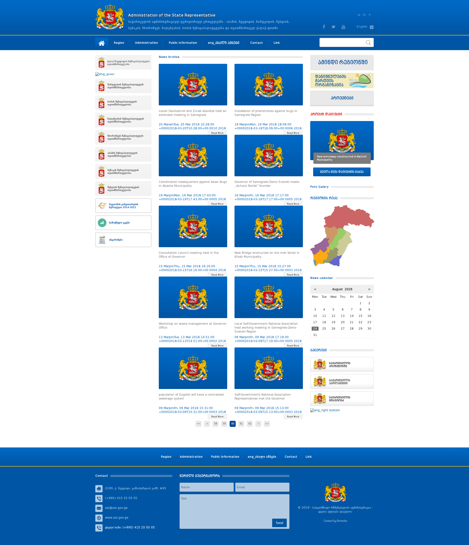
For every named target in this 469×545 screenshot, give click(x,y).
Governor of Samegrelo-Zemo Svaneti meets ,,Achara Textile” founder (266, 184)
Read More (217, 133)
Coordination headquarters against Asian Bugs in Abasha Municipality (193, 184)
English (362, 26)
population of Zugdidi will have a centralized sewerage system (191, 396)
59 (224, 423)
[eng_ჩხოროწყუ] (123, 137)
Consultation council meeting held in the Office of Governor (189, 254)
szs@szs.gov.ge (116, 508)
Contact (256, 42)
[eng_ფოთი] (123, 74)
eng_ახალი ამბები (223, 42)
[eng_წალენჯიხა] (123, 120)
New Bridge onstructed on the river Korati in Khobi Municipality (266, 254)
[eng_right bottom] (342, 410)
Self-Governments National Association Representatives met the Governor (262, 396)
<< (199, 423)
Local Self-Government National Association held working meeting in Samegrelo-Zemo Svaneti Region (266, 327)
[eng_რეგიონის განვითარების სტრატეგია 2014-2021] (123, 205)
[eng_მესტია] (123, 188)
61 (241, 423)
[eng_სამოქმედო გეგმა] (123, 222)
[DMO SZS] (342, 80)
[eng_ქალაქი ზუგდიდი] (123, 62)
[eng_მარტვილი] (123, 85)
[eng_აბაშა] (123, 154)
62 (249, 423)
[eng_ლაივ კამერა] (342, 62)
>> (267, 423)
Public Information (183, 42)
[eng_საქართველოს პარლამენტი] (342, 381)
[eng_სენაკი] (123, 171)
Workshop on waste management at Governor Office (192, 325)
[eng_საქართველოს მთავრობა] (342, 398)
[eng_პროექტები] (342, 98)
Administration (146, 42)
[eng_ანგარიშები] (123, 240)
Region (119, 42)
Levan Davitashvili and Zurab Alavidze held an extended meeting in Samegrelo (192, 113)
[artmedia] (335, 521)
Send (279, 523)
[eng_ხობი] (123, 103)
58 (215, 423)
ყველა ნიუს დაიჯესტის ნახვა (342, 171)
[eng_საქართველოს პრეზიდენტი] (342, 364)
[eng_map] (342, 207)
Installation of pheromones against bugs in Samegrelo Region (265, 113)
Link (277, 42)
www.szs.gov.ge (116, 517)
